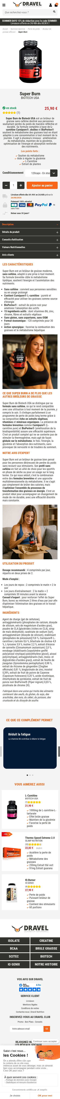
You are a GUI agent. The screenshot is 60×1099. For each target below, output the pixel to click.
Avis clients (8, 254)
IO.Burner (30, 880)
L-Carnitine (31, 795)
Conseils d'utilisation (12, 239)
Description (8, 224)
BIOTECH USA (30, 98)
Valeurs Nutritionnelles (13, 247)
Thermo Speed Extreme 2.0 (40, 837)
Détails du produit (11, 231)
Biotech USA (25, 403)
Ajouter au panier (42, 185)
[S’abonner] (47, 1029)
